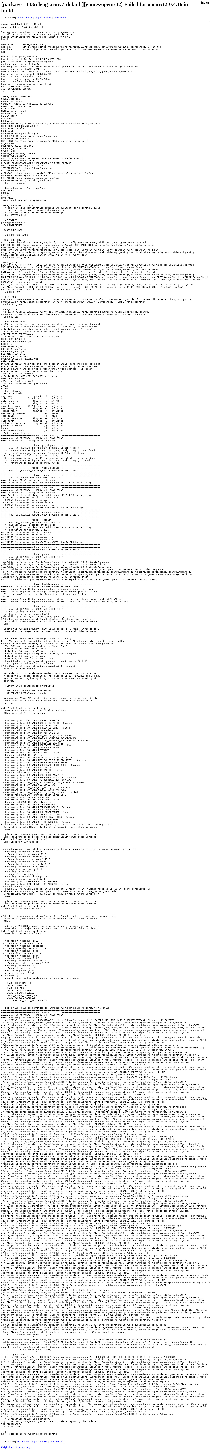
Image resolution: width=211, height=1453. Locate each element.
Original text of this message (16, 1447)
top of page (23, 1441)
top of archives (43, 17)
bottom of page (24, 17)
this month (60, 17)
